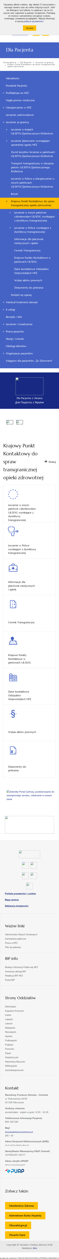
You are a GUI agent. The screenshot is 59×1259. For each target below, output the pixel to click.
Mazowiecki (10, 1032)
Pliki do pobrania (13, 947)
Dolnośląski (10, 1006)
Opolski (8, 1036)
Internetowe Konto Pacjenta (27, 1216)
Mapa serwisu (12, 900)
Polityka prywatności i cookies (20, 893)
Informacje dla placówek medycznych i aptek (28, 241)
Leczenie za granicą (17, 122)
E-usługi (10, 309)
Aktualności (13, 78)
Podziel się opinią (25, 296)
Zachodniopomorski (14, 1070)
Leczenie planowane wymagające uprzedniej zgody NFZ (30, 143)
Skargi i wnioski (15, 339)
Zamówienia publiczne (15, 939)
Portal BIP (10, 980)
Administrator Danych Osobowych (21, 934)
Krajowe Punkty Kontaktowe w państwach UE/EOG (32, 259)
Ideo (35, 1248)
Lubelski (9, 1019)
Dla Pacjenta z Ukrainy (30, 398)
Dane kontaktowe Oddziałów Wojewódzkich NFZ (31, 271)
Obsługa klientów (16, 346)
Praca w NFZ (11, 943)
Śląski (8, 1053)
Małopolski (10, 1028)
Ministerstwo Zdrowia (23, 1206)
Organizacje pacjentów (19, 353)
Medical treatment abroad (22, 302)
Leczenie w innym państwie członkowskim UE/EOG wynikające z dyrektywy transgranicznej (34, 216)
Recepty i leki (14, 317)
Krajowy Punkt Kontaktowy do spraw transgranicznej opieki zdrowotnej (33, 203)
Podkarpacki (11, 1040)
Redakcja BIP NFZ (14, 975)
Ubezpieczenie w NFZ (18, 107)
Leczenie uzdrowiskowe (20, 115)
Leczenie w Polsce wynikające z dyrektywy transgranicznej (32, 230)
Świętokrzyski (11, 1057)
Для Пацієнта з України (29, 402)
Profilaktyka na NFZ (17, 93)
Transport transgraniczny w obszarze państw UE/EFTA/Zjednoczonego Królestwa (32, 167)
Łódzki (8, 1015)
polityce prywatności (33, 21)
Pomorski (9, 1049)
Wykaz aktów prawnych (28, 280)
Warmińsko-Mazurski (15, 1061)
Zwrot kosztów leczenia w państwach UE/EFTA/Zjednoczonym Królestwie (33, 154)
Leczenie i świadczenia (19, 324)
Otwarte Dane (19, 1236)
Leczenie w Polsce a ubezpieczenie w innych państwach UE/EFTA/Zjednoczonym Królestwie (33, 182)
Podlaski (9, 1045)
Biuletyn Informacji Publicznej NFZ (21, 967)
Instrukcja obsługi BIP (15, 971)
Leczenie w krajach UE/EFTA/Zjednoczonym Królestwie (32, 131)
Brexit (14, 194)
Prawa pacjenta (15, 331)
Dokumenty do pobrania (28, 287)
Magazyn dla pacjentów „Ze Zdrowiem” (29, 360)
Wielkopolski (11, 1066)
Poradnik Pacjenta (16, 85)
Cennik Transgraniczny (27, 250)
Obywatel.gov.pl (20, 1226)
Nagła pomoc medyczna (20, 100)
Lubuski (8, 1023)
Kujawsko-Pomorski (14, 1011)
